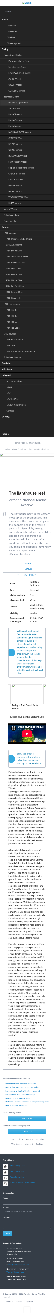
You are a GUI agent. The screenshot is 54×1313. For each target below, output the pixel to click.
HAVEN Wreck (15, 186)
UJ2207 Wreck (15, 85)
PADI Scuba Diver (14, 251)
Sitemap (18, 1301)
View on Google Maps (15, 1272)
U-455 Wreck (14, 203)
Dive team (11, 26)
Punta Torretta (15, 115)
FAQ (8, 393)
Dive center (11, 32)
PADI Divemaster (14, 298)
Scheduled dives (11, 215)
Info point (6, 375)
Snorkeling (7, 363)
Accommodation (14, 381)
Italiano (5, 434)
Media (28, 569)
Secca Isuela (14, 109)
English (7, 449)
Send (7, 1233)
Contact (10, 411)
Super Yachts (10, 221)
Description (28, 575)
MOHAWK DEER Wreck (19, 73)
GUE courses (10, 334)
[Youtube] (27, 425)
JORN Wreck (14, 79)
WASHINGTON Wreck (19, 197)
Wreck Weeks (10, 209)
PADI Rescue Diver (14, 292)
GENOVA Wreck (16, 138)
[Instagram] (34, 425)
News (9, 387)
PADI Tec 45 (11, 316)
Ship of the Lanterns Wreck (21, 168)
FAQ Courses (12, 399)
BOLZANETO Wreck (17, 156)
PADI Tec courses (12, 304)
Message (7, 1217)
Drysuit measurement (16, 405)
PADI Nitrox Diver (14, 281)
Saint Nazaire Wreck (17, 162)
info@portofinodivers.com (18, 1264)
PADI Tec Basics (13, 328)
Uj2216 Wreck (15, 144)
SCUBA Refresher (14, 245)
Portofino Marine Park (18, 61)
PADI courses (10, 233)
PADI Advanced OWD (16, 263)
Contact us (27, 1131)
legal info (29, 1301)
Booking (5, 417)
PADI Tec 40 (11, 310)
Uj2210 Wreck (15, 150)
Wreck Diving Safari (17, 1165)
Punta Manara (14, 126)
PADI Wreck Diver (14, 275)
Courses (5, 227)
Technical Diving (11, 97)
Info (27, 564)
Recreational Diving (13, 55)
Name (7, 1198)
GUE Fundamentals (15, 340)
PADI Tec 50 (11, 322)
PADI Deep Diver (14, 269)
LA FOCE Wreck (15, 180)
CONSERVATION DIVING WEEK (23, 1183)
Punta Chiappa (15, 120)
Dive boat (10, 38)
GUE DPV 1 (11, 346)
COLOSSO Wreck (16, 91)
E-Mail (7, 1208)
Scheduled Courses (12, 358)
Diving (5, 49)
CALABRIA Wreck (16, 174)
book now (27, 1118)
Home (5, 20)
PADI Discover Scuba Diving (19, 239)
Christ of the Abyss (17, 67)
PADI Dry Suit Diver (15, 286)
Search (48, 11)
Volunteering (8, 369)
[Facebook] (20, 425)
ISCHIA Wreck (15, 192)
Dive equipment (13, 44)
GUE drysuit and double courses (21, 352)
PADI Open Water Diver (17, 257)
